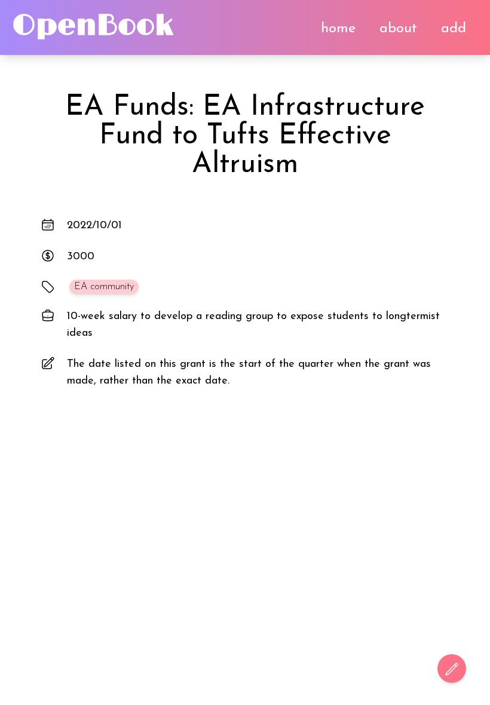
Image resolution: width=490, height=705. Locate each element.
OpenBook (92, 26)
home (338, 29)
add (453, 29)
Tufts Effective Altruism (291, 150)
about (398, 29)
